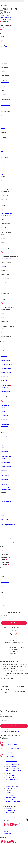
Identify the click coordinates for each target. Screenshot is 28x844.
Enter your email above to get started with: (14, 643)
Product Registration (12, 744)
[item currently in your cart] (1, 24)
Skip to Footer (21, 1)
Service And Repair (10, 795)
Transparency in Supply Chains (13, 801)
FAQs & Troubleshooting (12, 779)
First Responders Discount (12, 814)
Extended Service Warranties (14, 748)
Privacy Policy (16, 627)
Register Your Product (11, 777)
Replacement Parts (10, 788)
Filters (1, 341)
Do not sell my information (9, 835)
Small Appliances (4, 248)
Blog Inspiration (11, 756)
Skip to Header (4, 1)
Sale (1, 567)
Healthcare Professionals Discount (14, 816)
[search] (2, 30)
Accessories (3, 396)
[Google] (21, 634)
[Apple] (7, 634)
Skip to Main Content (12, 1)
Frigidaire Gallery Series (11, 766)
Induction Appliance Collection (13, 770)
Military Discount (10, 812)
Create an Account (10, 775)
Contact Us (8, 792)
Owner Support (4, 492)
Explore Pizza (9, 762)
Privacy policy (6, 831)
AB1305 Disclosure (10, 805)
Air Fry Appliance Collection (12, 772)
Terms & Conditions (7, 833)
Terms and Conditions (6, 627)
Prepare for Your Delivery (12, 786)
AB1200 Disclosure (10, 803)
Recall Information (10, 799)
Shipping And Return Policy (12, 797)
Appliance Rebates (10, 810)
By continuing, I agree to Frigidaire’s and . (10, 627)
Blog (1, 546)
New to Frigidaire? (14, 640)
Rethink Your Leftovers (11, 761)
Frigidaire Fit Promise (11, 784)
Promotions (10, 752)
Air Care (2, 205)
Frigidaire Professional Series (13, 764)
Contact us (8, 17)
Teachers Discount (10, 817)
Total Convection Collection (12, 768)
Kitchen (2, 36)
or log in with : (14, 630)
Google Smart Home (11, 783)
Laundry (2, 299)
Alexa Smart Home (10, 781)
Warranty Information (11, 794)
